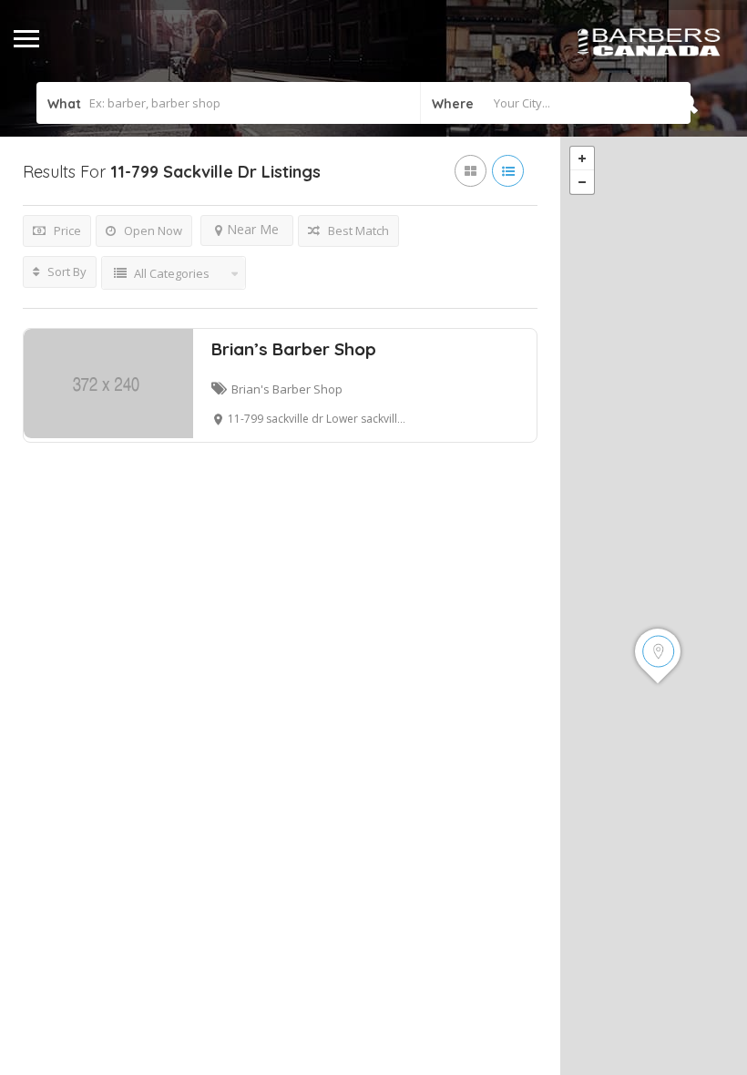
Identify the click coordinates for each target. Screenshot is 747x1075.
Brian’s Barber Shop (293, 349)
